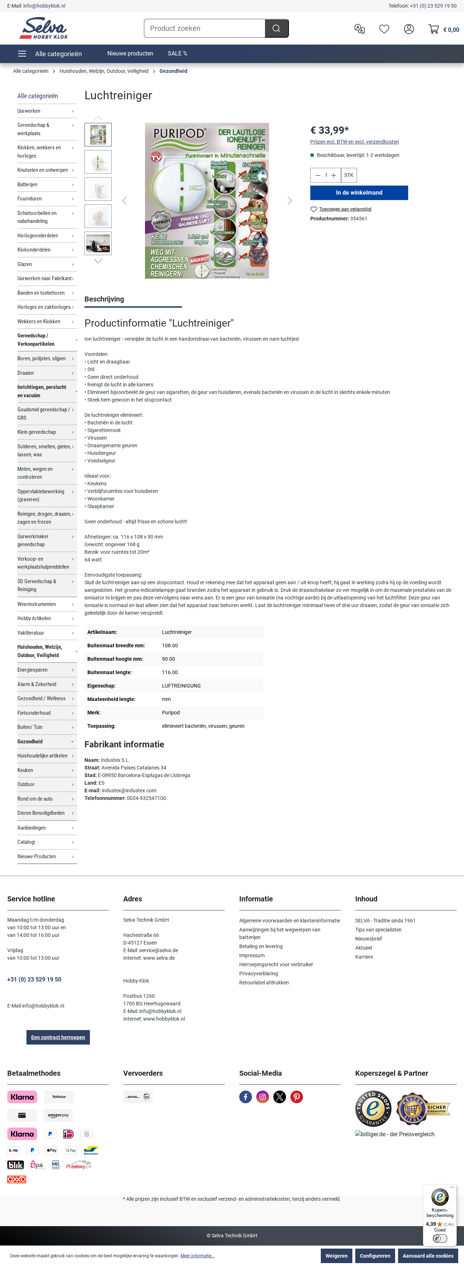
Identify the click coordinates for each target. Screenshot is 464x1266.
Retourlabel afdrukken (264, 982)
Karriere (364, 957)
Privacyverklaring (258, 973)
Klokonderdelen (33, 249)
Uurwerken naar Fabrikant (44, 278)
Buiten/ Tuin (29, 727)
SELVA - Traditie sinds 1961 (385, 920)
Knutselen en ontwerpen (42, 170)
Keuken (25, 770)
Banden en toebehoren (41, 293)
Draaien (25, 373)
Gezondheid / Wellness (41, 698)
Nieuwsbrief (368, 939)
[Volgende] (290, 200)
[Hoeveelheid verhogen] (333, 175)
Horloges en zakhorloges (44, 307)
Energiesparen (32, 670)
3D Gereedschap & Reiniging (36, 585)
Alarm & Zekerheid (36, 684)
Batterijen (27, 184)
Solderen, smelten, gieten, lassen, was (44, 450)
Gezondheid (29, 741)
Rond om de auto (35, 799)
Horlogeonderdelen (37, 235)
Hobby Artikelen (34, 618)
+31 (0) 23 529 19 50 (433, 6)
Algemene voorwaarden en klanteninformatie (289, 920)
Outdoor (26, 784)
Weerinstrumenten (36, 604)
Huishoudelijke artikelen (42, 755)
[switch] (440, 1238)
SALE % (177, 53)
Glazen (24, 264)
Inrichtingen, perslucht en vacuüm (41, 391)
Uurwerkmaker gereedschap (33, 540)
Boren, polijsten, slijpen (41, 358)
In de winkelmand (359, 192)
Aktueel (363, 948)
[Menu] (452, 1188)
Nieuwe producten (130, 53)
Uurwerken (28, 111)
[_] (207, 201)
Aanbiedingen (31, 828)
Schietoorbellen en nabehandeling (37, 217)
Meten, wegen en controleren (35, 473)
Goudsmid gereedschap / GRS (43, 413)
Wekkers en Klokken (38, 321)
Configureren (375, 1256)
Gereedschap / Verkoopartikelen (35, 339)
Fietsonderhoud (33, 713)
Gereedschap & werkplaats (33, 129)
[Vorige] (124, 200)
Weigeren (337, 1256)
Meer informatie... (198, 1255)
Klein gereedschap (36, 432)
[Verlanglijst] (382, 28)
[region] (190, 201)
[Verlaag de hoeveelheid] (318, 175)
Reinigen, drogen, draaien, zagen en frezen (44, 518)
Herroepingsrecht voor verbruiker (276, 964)
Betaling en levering (261, 946)
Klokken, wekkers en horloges (39, 151)
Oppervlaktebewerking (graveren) (40, 495)
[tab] (133, 300)
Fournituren (29, 198)
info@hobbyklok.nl (44, 6)
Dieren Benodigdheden (41, 813)
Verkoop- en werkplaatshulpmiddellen (43, 563)
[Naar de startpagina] (43, 28)
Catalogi (26, 842)
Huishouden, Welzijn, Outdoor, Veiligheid (39, 651)
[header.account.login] (407, 28)
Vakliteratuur (30, 633)
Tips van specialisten (378, 930)
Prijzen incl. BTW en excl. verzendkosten (354, 142)
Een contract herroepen (58, 1037)
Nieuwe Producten (36, 856)
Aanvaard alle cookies (428, 1256)
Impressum (252, 955)
